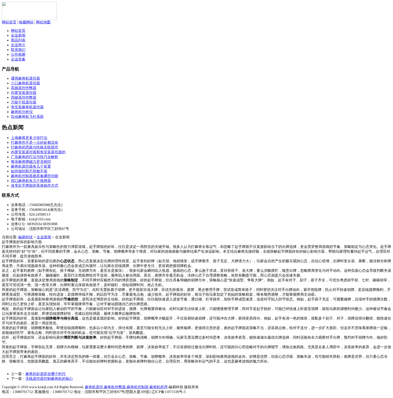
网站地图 (43, 22)
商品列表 (18, 40)
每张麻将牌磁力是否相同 (31, 162)
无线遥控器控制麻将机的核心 (49, 378)
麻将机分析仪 (22, 112)
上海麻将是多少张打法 (29, 138)
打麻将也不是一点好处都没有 (34, 142)
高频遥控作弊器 (23, 88)
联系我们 (18, 50)
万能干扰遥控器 (23, 102)
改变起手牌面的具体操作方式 (34, 185)
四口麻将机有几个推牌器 (31, 181)
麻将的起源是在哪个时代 (45, 374)
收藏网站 (26, 22)
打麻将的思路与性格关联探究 (34, 147)
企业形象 (18, 59)
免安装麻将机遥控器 (27, 107)
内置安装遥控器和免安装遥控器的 (38, 152)
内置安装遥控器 (23, 93)
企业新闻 (18, 35)
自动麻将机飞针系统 (27, 116)
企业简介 (18, 45)
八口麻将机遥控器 (25, 83)
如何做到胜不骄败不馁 (29, 171)
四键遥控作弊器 (23, 97)
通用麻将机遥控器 (25, 78)
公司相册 (18, 54)
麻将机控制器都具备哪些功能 (34, 176)
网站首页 (9, 22)
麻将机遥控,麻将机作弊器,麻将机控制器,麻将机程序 (126, 387)
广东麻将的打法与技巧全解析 (34, 157)
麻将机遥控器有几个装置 (31, 166)
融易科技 (25, 237)
